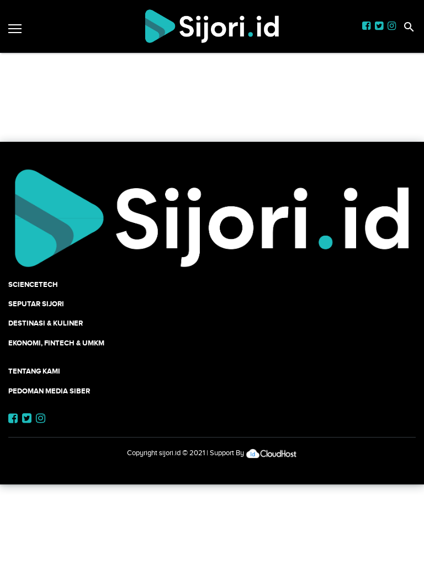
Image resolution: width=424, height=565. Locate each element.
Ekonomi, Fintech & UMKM (56, 343)
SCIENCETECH (33, 284)
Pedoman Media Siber (49, 391)
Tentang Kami (34, 371)
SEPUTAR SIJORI (36, 304)
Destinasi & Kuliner (45, 323)
